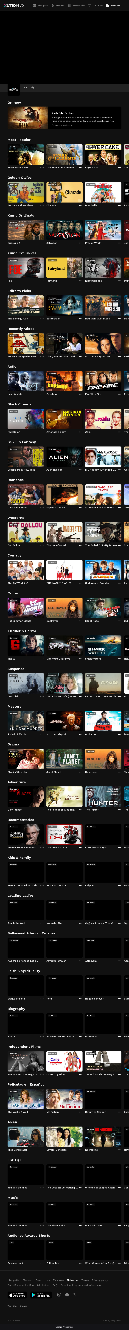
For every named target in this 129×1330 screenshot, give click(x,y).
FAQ (55, 1285)
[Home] (14, 5)
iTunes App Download (17, 1295)
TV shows (98, 5)
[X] (75, 1294)
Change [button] (23, 1306)
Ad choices (43, 1285)
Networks (115, 5)
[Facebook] (67, 1294)
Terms (85, 1280)
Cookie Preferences (64, 1327)
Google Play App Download (41, 1295)
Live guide (43, 5)
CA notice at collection (21, 1285)
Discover (60, 5)
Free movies (79, 5)
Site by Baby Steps (112, 1321)
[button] (64, 118)
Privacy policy (100, 1280)
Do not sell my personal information (81, 1285)
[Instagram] (59, 1294)
